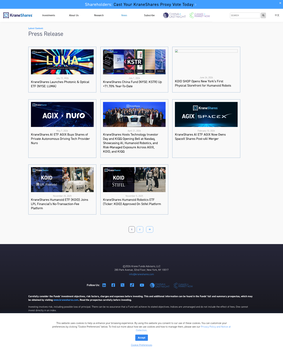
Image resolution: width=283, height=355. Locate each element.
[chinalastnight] (160, 285)
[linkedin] (104, 285)
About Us (74, 15)
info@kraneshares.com (141, 274)
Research (99, 15)
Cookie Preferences (141, 345)
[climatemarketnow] (183, 285)
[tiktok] (132, 285)
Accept (141, 337)
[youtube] (142, 285)
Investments (48, 15)
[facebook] (114, 285)
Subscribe (149, 15)
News (124, 15)
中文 (277, 15)
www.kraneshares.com (65, 300)
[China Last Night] (174, 15)
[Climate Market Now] (199, 15)
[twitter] (123, 285)
